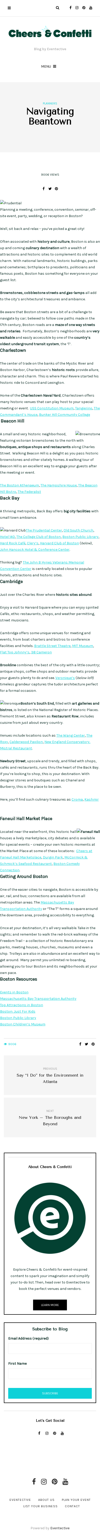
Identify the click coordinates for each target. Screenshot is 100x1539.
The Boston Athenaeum (19, 485)
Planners (50, 103)
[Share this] (44, 189)
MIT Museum (82, 646)
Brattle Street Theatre (52, 646)
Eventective (20, 1500)
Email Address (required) (28, 1338)
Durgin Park (53, 857)
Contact (72, 1506)
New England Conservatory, (67, 742)
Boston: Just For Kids (17, 1011)
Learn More (50, 1305)
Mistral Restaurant (16, 748)
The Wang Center (70, 735)
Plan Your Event (76, 1500)
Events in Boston (14, 992)
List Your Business (40, 1506)
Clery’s (32, 543)
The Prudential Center (44, 530)
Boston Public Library (80, 537)
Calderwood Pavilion (26, 742)
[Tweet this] (50, 189)
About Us (46, 1500)
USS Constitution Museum (52, 408)
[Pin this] (56, 189)
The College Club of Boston (38, 537)
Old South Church (78, 530)
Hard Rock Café (12, 543)
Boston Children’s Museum (22, 1024)
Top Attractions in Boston (21, 1005)
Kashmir (91, 799)
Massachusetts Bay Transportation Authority (38, 998)
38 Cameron (41, 652)
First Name (17, 1363)
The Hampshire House (59, 485)
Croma (77, 799)
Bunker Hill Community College (64, 414)
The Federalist (29, 492)
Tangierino (83, 408)
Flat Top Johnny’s (14, 652)
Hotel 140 (7, 537)
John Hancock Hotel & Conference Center (34, 549)
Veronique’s (65, 678)
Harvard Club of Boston (59, 543)
